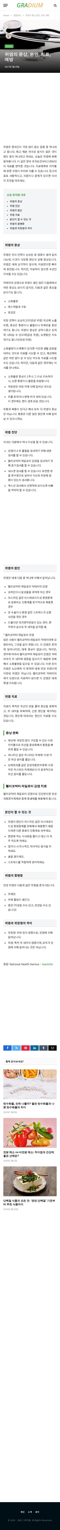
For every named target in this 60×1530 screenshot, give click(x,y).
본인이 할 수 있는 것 (20, 219)
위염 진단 (15, 206)
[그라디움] (30, 5)
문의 (37, 1511)
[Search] (55, 5)
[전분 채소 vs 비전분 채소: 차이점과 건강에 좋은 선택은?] (30, 1133)
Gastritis (47, 964)
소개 (30, 1511)
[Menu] (5, 5)
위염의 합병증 (17, 223)
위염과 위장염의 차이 (21, 228)
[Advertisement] (30, 109)
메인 (23, 1511)
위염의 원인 (16, 210)
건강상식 (9, 46)
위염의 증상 (16, 201)
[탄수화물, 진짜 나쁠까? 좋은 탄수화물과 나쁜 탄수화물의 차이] (30, 1084)
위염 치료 (15, 214)
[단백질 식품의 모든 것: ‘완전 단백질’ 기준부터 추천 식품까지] (30, 1181)
